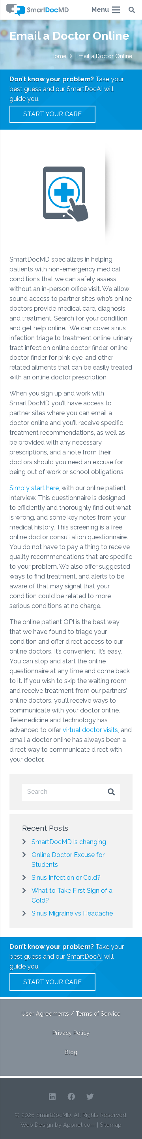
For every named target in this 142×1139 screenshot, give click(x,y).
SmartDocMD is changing (69, 842)
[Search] (132, 10)
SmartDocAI (85, 89)
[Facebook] (71, 1096)
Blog (71, 1052)
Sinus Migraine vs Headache (72, 913)
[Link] (37, 10)
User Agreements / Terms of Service (71, 1013)
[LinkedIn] (52, 1096)
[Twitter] (89, 1096)
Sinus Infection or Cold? (66, 877)
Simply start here (34, 488)
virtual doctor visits (90, 730)
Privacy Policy (71, 1032)
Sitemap (110, 1124)
